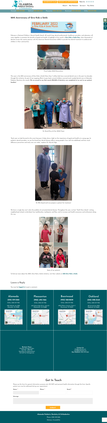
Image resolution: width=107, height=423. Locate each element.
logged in (22, 287)
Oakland (30, 11)
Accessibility (56, 420)
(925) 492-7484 (57, 11)
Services (82, 5)
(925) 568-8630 (76, 11)
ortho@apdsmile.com (80, 350)
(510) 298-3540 (38, 11)
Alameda (13, 11)
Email (69, 389)
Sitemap (49, 420)
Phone (42, 389)
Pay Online (90, 5)
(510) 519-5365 (20, 11)
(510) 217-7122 (92, 11)
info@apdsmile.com (80, 349)
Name (15, 389)
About (64, 5)
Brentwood (68, 11)
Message (16, 396)
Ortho (86, 11)
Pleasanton (49, 11)
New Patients (73, 5)
